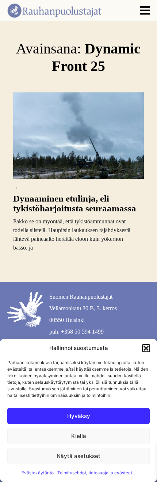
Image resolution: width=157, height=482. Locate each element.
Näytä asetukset (78, 456)
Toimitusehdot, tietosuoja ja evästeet (94, 472)
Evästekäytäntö (38, 472)
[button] (146, 348)
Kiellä (78, 436)
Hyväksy (78, 416)
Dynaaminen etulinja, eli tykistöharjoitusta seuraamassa (74, 204)
